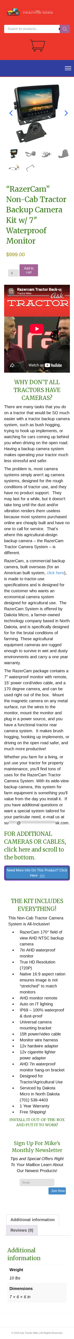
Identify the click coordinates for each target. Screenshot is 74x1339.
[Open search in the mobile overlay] (37, 29)
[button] (37, 873)
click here (55, 573)
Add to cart (29, 270)
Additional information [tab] (32, 1219)
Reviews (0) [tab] (21, 1230)
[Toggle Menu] (66, 68)
